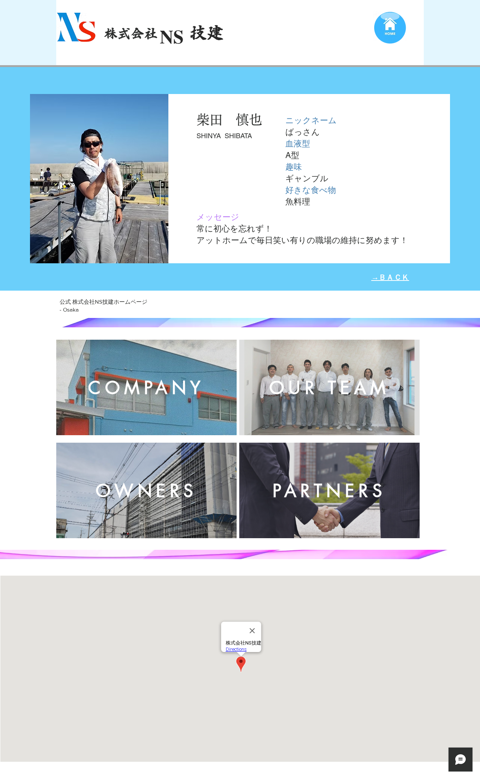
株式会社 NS (141, 33)
